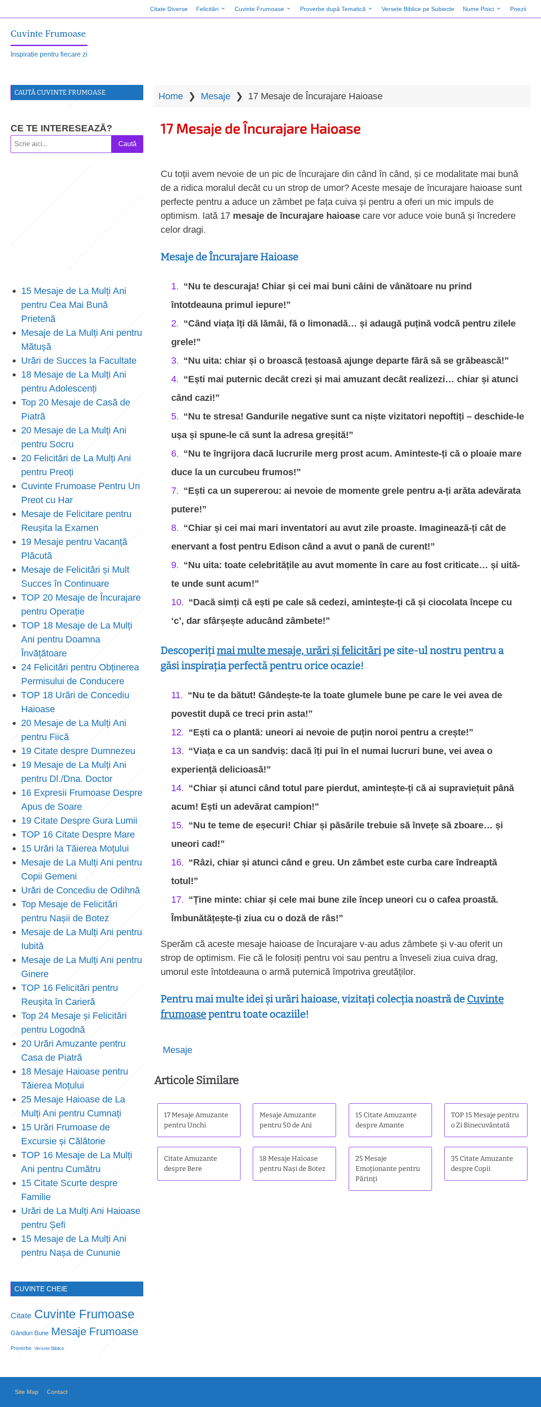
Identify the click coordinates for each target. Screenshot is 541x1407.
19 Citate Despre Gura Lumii (79, 820)
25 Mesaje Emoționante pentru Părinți (387, 1168)
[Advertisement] (77, 218)
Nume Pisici (478, 8)
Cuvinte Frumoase (259, 8)
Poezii (518, 8)
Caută (127, 143)
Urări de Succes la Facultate (79, 360)
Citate (21, 1315)
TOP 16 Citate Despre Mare (78, 834)
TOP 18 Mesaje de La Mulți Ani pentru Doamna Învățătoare (76, 639)
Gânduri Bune (30, 1333)
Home (170, 96)
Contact (57, 1391)
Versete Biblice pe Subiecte (418, 8)
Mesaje (215, 96)
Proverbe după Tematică (333, 8)
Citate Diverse (169, 8)
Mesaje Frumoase (94, 1331)
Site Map (26, 1391)
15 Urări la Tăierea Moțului (75, 848)
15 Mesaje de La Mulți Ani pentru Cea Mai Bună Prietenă (73, 305)
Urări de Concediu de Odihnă (80, 890)
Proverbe (21, 1348)
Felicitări (207, 8)
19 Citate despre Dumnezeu (78, 751)
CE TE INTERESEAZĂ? (61, 128)
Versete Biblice (49, 1348)
